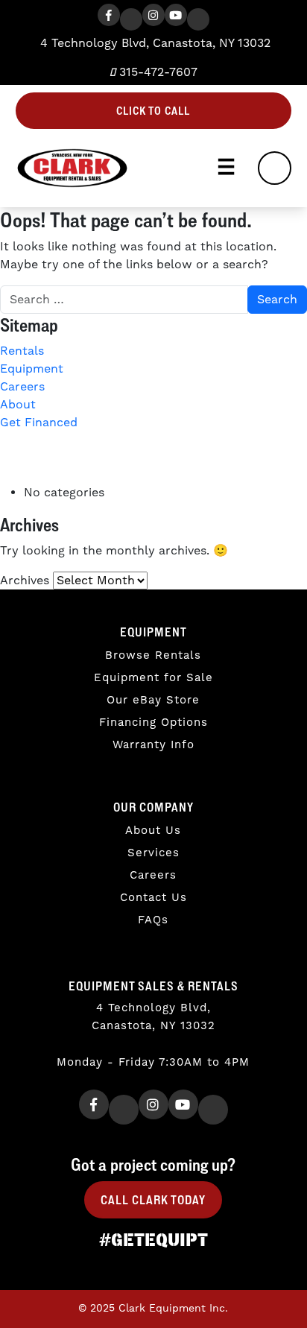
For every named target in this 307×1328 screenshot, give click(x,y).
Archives (24, 580)
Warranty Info (153, 745)
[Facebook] (109, 15)
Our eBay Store (153, 700)
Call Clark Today (153, 1200)
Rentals (22, 351)
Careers (22, 386)
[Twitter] (131, 19)
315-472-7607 (156, 72)
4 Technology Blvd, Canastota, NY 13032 (153, 43)
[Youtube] (176, 15)
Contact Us (153, 898)
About (18, 404)
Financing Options (153, 722)
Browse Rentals (153, 655)
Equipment (31, 368)
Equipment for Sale (153, 678)
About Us (153, 830)
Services (153, 853)
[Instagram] (153, 15)
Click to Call (153, 110)
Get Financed (38, 422)
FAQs (153, 920)
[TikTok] (198, 19)
